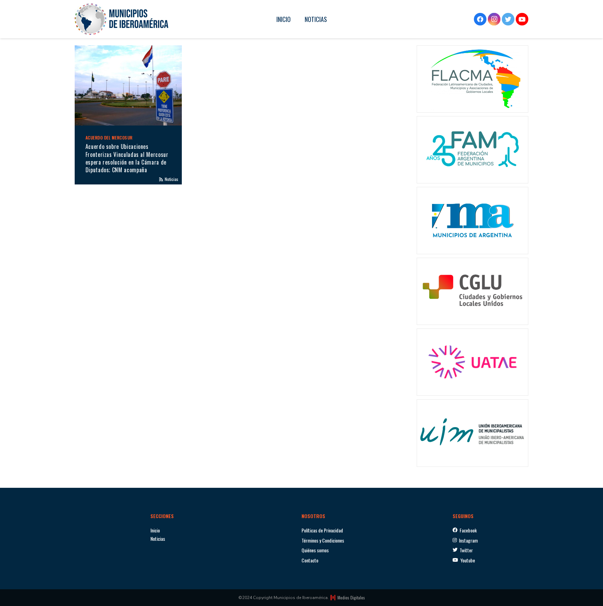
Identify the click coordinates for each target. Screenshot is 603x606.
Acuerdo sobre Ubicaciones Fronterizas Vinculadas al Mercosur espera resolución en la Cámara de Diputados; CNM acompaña (127, 158)
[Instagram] (494, 19)
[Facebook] (480, 19)
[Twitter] (508, 19)
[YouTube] (522, 19)
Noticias (171, 179)
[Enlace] (121, 19)
